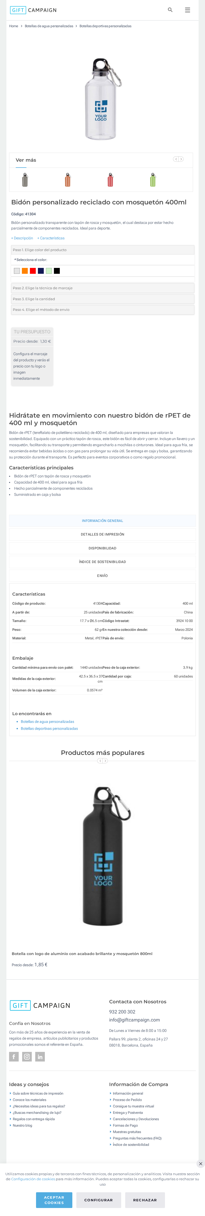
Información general (128, 1093)
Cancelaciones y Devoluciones (136, 1119)
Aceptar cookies (54, 1200)
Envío (102, 576)
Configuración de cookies (33, 1179)
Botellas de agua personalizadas (49, 26)
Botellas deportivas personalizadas (105, 26)
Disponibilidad (102, 548)
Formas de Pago (125, 1125)
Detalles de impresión (102, 534)
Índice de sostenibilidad (102, 562)
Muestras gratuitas (127, 1132)
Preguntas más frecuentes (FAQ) (137, 1138)
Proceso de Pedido (127, 1100)
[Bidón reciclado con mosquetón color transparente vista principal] (101, 93)
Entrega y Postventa (128, 1112)
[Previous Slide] (175, 159)
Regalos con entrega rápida (34, 1119)
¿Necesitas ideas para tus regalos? (39, 1106)
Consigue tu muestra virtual (133, 1106)
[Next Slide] (181, 159)
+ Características (51, 238)
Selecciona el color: (30, 260)
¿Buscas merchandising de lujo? (37, 1112)
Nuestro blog (22, 1125)
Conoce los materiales (29, 1100)
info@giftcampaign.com (134, 1020)
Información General (102, 521)
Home (13, 26)
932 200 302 (122, 1012)
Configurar (98, 1200)
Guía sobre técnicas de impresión (38, 1093)
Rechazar (145, 1200)
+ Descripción (22, 238)
